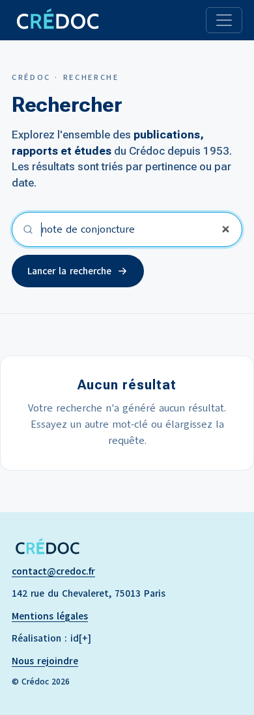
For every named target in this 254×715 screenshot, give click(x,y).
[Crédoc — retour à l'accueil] (57, 20)
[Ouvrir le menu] (224, 20)
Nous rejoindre (45, 661)
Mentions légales (50, 616)
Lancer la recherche (69, 271)
